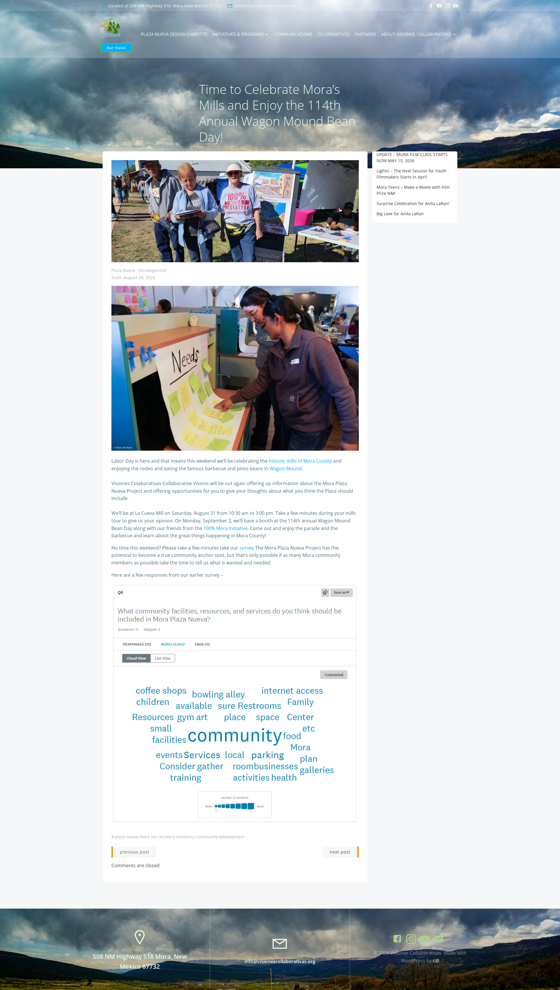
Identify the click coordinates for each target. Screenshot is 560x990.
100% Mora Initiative (225, 528)
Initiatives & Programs (238, 34)
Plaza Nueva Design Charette (174, 34)
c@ (436, 960)
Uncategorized (152, 270)
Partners (365, 34)
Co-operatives (334, 34)
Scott (116, 277)
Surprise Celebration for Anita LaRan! (413, 203)
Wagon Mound (286, 468)
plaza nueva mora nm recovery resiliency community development (180, 836)
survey (246, 548)
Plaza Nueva (123, 270)
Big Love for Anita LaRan (400, 213)
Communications (293, 34)
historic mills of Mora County (300, 461)
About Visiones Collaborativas (416, 34)
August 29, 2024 (139, 277)
